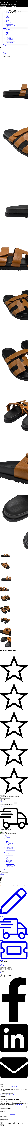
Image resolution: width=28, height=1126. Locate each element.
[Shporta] (14, 50)
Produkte (5, 53)
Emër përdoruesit (4, 1118)
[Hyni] (1, 48)
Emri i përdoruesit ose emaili (6, 1089)
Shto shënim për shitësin (5, 967)
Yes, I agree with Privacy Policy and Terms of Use (12, 1123)
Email (1, 1119)
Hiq (1, 801)
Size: (1, 797)
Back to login (19, 1104)
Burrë (4, 54)
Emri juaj (2, 1116)
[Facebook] (14, 1021)
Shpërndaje (2, 806)
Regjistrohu (15, 1086)
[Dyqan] (14, 878)
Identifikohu (12, 1114)
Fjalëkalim (2, 1090)
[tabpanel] (14, 852)
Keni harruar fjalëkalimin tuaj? (7, 1094)
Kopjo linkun (3, 974)
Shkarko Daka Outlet (8, 1)
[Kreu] (14, 876)
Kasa (1, 964)
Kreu (4, 52)
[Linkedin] (14, 1053)
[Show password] (14, 1092)
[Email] (14, 1081)
